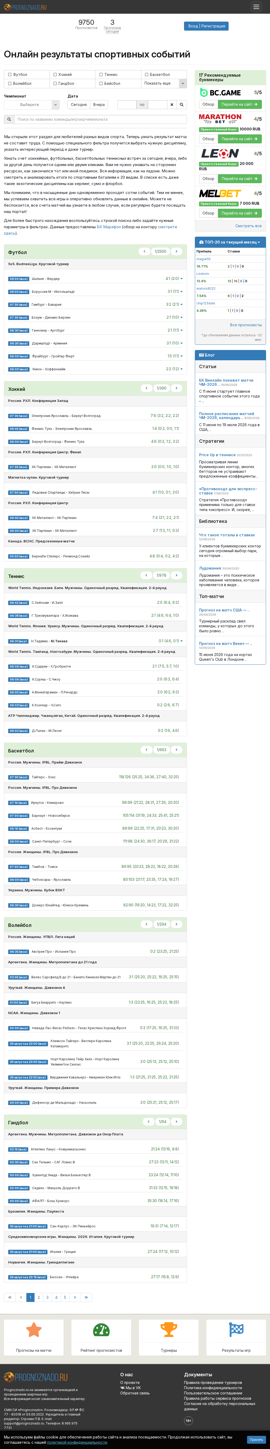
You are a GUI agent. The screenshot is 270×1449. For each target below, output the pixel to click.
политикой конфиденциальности (77, 1442)
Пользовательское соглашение (213, 1393)
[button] (206, 26)
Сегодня (79, 104)
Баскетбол (159, 74)
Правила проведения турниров (213, 1382)
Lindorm (202, 274)
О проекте (130, 1382)
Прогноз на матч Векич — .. (225, 643)
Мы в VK (133, 1387)
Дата (73, 96)
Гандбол (65, 83)
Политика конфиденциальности (213, 1387)
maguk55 (203, 259)
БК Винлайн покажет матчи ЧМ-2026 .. (226, 382)
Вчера (99, 104)
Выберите (29, 104)
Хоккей (64, 74)
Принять (256, 1440)
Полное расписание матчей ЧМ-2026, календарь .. (226, 415)
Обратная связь (135, 1393)
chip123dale (205, 303)
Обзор (208, 104)
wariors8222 (205, 288)
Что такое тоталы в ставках (227, 535)
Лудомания (210, 568)
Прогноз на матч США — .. (224, 610)
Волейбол (21, 83)
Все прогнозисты (246, 325)
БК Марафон (109, 226)
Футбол (19, 74)
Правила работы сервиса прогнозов (217, 1398)
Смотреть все (248, 225)
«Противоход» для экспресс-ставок (228, 491)
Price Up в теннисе (217, 455)
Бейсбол (111, 83)
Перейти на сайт (238, 104)
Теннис (110, 74)
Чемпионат (15, 96)
